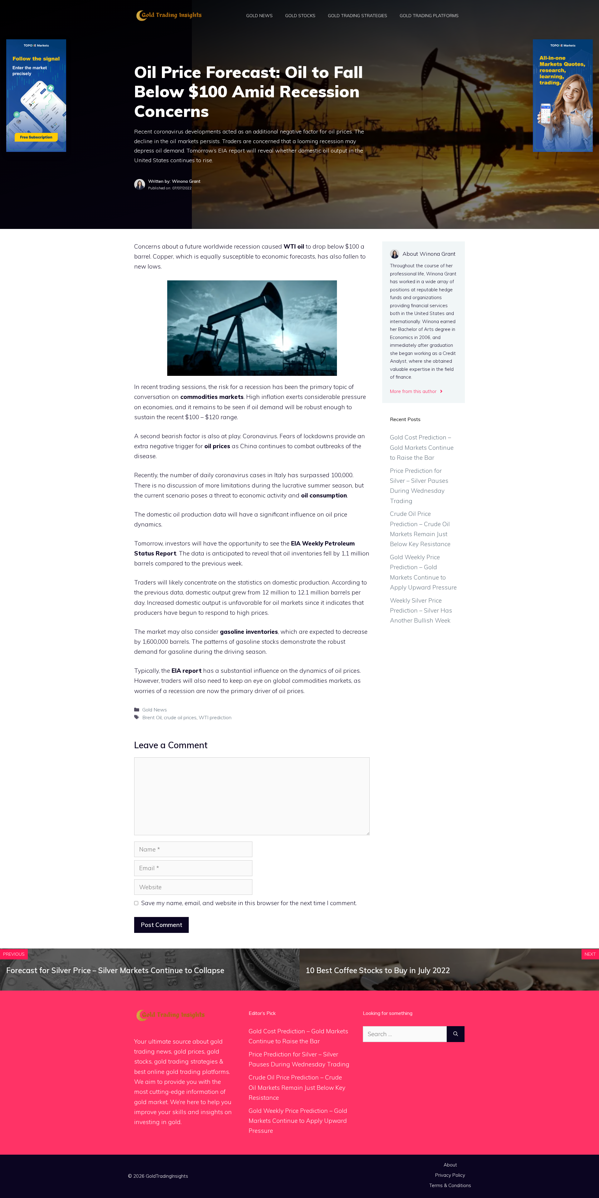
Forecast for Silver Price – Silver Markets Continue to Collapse (115, 970)
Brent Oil (152, 717)
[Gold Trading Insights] (168, 15)
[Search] (456, 1034)
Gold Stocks (300, 15)
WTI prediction (215, 717)
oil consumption (324, 495)
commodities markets (212, 396)
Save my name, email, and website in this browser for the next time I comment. (249, 903)
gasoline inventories (249, 631)
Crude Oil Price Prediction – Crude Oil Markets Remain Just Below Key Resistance (297, 1087)
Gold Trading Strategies (357, 15)
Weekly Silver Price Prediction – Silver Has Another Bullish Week (421, 610)
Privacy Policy (450, 1175)
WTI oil (294, 246)
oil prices (217, 446)
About (450, 1165)
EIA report (187, 670)
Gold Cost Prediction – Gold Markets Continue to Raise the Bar (422, 447)
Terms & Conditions (450, 1185)
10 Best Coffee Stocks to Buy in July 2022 (378, 970)
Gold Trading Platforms (429, 15)
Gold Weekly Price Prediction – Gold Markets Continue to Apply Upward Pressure (298, 1121)
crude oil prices (180, 717)
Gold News (259, 15)
